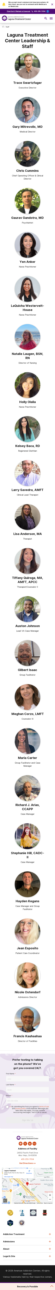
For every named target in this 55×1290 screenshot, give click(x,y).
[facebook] (21, 1144)
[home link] (3, 27)
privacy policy (20, 1108)
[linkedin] (30, 1144)
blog (34, 1143)
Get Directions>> (27, 1163)
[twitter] (25, 1144)
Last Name (10, 1085)
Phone (8, 1096)
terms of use (44, 1107)
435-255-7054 (39, 11)
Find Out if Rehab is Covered (18, 11)
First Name (10, 1074)
